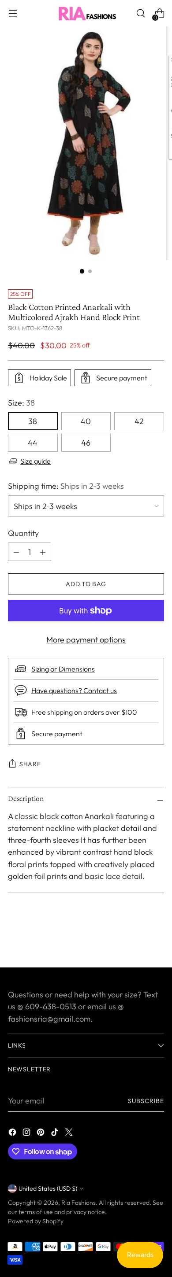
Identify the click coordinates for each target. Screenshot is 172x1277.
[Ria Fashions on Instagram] (27, 1134)
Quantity (23, 533)
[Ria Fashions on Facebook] (13, 1134)
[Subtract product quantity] (43, 552)
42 (139, 421)
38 (32, 421)
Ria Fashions (78, 1203)
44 (32, 443)
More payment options (86, 640)
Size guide (35, 461)
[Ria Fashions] (86, 13)
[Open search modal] (140, 13)
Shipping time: (66, 486)
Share (30, 764)
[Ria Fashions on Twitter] (69, 1134)
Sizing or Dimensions (63, 668)
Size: (21, 403)
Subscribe (146, 1101)
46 (85, 443)
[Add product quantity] (16, 552)
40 (86, 421)
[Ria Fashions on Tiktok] (55, 1134)
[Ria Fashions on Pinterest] (41, 1134)
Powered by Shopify (36, 1221)
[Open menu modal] (13, 13)
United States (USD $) (48, 1188)
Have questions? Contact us (74, 690)
